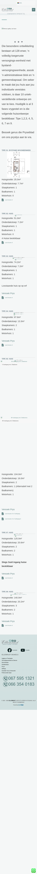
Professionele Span (6, 672)
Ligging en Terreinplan (7, 658)
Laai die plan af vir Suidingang (12, 513)
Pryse (3, 666)
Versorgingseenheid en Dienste (9, 660)
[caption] (18, 42)
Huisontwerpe (5, 662)
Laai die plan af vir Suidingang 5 (13, 519)
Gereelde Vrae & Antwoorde (8, 670)
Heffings (4, 668)
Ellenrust (12, 700)
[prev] (6, 32)
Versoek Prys (8, 293)
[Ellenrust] (8, 9)
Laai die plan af (9, 200)
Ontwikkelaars (5, 664)
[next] (31, 32)
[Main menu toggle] (33, 9)
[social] (22, 42)
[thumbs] (15, 42)
